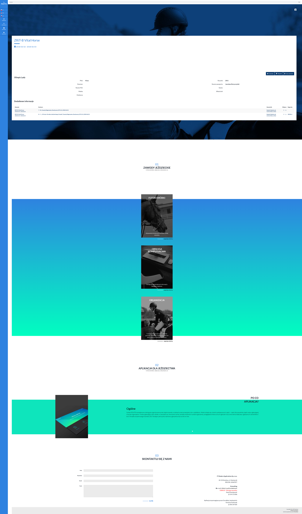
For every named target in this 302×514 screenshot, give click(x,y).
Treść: (80, 486)
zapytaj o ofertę (168, 239)
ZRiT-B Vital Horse (20, 110)
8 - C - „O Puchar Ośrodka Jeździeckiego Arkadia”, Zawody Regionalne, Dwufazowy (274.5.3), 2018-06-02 (64, 114)
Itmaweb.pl (296, 511)
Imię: (81, 470)
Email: (80, 480)
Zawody (271, 73)
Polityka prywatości (294, 510)
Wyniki (280, 73)
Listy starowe (289, 73)
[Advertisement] (154, 60)
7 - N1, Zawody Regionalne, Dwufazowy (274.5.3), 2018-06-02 (53, 110)
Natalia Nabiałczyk (271, 110)
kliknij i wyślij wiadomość (229, 488)
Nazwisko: (79, 475)
